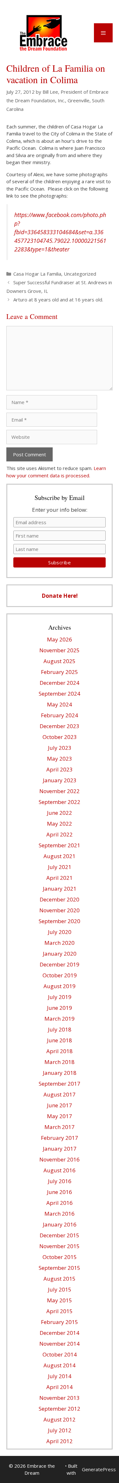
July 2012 (59, 1430)
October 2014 (60, 1354)
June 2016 (59, 1192)
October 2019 (60, 975)
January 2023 (59, 780)
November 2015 (59, 1246)
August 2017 (59, 1094)
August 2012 (59, 1419)
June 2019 (59, 1007)
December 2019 (59, 964)
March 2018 (59, 1062)
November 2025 (59, 650)
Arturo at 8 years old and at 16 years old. (58, 299)
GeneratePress (99, 1469)
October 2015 (60, 1257)
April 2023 (59, 769)
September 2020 (59, 921)
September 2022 (59, 802)
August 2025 (59, 661)
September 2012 (59, 1408)
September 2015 (59, 1267)
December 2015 (59, 1235)
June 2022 (59, 812)
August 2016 (59, 1170)
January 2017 (59, 1148)
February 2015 (59, 1322)
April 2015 (59, 1311)
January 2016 (59, 1224)
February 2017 (59, 1137)
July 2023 (59, 747)
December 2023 (59, 726)
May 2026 (59, 639)
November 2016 (59, 1159)
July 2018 (59, 1029)
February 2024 (59, 715)
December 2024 (59, 682)
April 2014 (59, 1387)
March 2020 (59, 942)
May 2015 (59, 1300)
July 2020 (59, 932)
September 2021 (59, 845)
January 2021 (59, 888)
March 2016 (59, 1213)
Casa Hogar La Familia (37, 274)
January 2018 (59, 1072)
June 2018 (59, 1040)
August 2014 (59, 1365)
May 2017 (59, 1116)
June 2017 (59, 1105)
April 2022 (59, 834)
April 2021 (59, 877)
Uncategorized (80, 274)
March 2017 (59, 1127)
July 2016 (59, 1181)
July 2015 (59, 1289)
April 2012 (59, 1441)
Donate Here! (60, 595)
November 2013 (59, 1397)
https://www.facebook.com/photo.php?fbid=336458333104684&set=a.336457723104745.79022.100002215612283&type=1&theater (60, 232)
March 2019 (59, 1018)
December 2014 (59, 1332)
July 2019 (59, 997)
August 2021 (59, 856)
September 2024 (59, 693)
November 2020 (59, 910)
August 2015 (59, 1278)
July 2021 (59, 867)
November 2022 (59, 791)
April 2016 (59, 1202)
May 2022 (59, 823)
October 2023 (60, 737)
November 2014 (59, 1343)
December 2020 (59, 899)
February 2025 (59, 672)
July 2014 (59, 1376)
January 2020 (59, 953)
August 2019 (59, 986)
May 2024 (59, 704)
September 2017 (59, 1083)
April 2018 (59, 1051)
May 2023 (59, 758)
